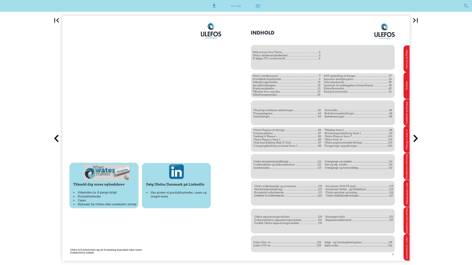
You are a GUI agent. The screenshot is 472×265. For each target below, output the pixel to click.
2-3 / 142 (236, 6)
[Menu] (258, 6)
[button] (214, 6)
